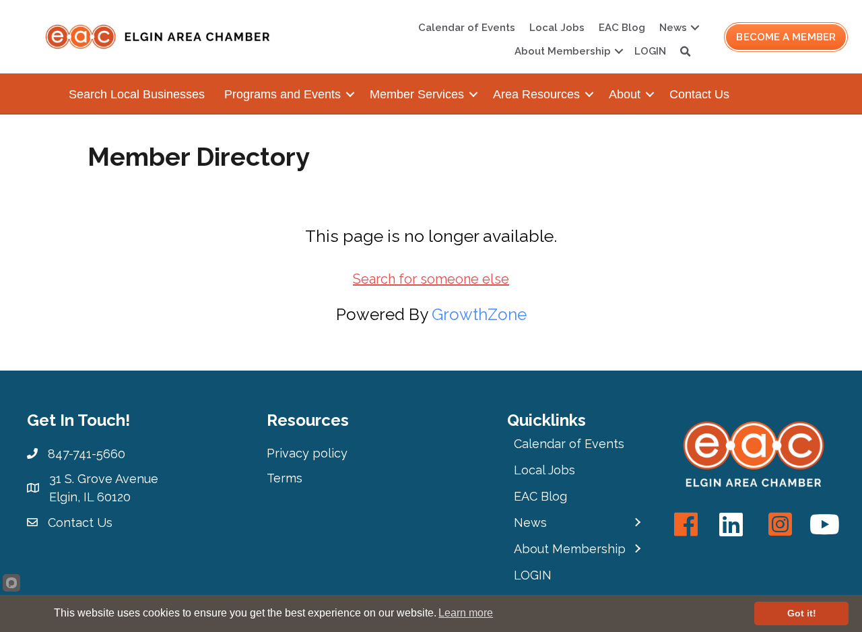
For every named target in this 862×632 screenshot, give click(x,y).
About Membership (563, 51)
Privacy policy (307, 453)
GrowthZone (479, 314)
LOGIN (650, 51)
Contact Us (699, 94)
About (624, 94)
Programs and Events (282, 94)
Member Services (417, 94)
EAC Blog (622, 28)
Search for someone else (431, 279)
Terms (284, 478)
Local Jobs (557, 28)
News (673, 28)
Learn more (465, 613)
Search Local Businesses (137, 94)
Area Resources (536, 94)
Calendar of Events (466, 28)
